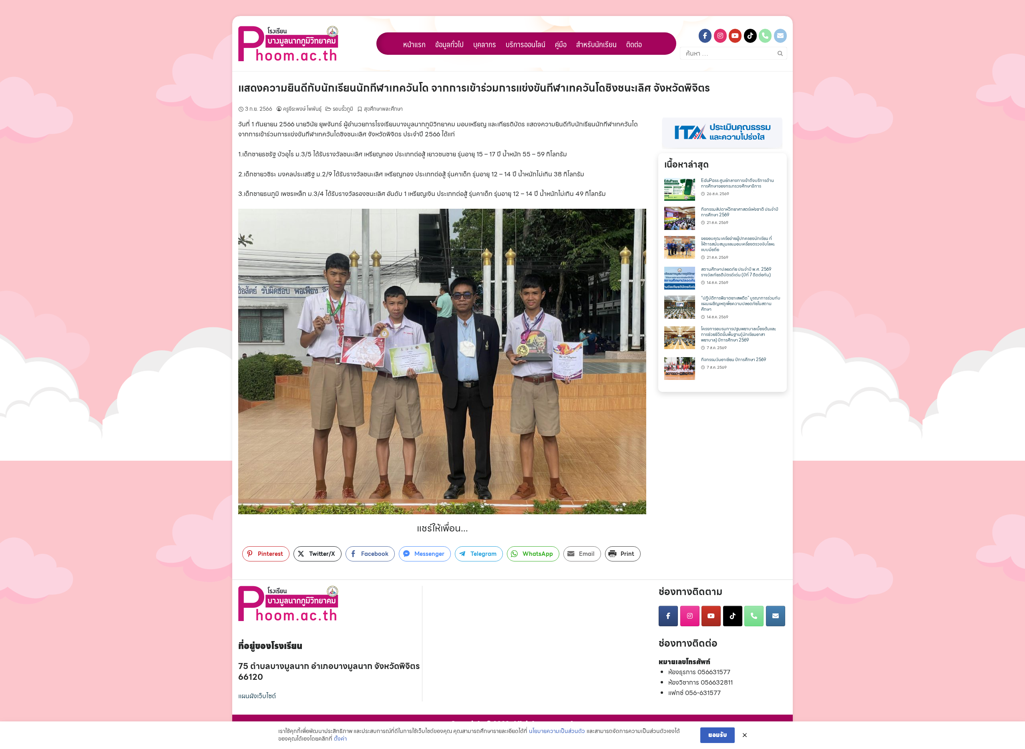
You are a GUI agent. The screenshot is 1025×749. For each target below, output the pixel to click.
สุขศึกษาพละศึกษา (383, 109)
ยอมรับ (717, 735)
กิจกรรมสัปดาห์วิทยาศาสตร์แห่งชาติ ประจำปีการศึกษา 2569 (739, 212)
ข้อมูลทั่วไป (449, 44)
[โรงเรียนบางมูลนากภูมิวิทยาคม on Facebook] (705, 36)
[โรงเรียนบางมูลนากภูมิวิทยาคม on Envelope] (780, 36)
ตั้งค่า (340, 739)
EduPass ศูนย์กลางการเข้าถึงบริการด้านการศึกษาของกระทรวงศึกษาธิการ (737, 183)
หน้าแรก (414, 44)
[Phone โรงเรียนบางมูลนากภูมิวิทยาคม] (765, 36)
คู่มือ (561, 44)
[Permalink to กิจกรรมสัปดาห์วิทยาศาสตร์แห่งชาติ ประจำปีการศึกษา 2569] (679, 217)
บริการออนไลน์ (525, 44)
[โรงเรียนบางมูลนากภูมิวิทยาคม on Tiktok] (750, 36)
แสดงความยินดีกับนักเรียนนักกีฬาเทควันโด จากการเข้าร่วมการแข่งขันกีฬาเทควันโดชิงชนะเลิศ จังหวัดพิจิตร (474, 88)
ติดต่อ (634, 44)
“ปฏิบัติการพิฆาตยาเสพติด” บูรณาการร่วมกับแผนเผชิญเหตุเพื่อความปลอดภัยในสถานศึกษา (740, 304)
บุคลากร (484, 44)
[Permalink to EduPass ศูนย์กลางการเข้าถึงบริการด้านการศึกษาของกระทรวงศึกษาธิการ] (679, 188)
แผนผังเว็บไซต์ (257, 696)
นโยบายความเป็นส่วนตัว (557, 731)
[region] (722, 133)
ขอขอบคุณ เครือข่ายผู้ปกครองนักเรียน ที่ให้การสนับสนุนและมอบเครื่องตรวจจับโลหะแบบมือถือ (738, 244)
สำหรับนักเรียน (596, 44)
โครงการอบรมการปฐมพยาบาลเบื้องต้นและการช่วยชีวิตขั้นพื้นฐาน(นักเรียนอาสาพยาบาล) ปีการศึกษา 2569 (738, 335)
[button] (722, 133)
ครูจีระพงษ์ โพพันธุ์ (302, 109)
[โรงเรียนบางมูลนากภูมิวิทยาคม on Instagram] (720, 36)
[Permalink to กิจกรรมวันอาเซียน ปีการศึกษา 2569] (679, 367)
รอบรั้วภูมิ (343, 109)
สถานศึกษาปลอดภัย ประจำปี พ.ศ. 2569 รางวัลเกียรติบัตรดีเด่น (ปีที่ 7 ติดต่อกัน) (736, 272)
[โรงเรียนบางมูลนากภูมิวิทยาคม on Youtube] (735, 36)
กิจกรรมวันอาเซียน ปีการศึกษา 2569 (733, 359)
